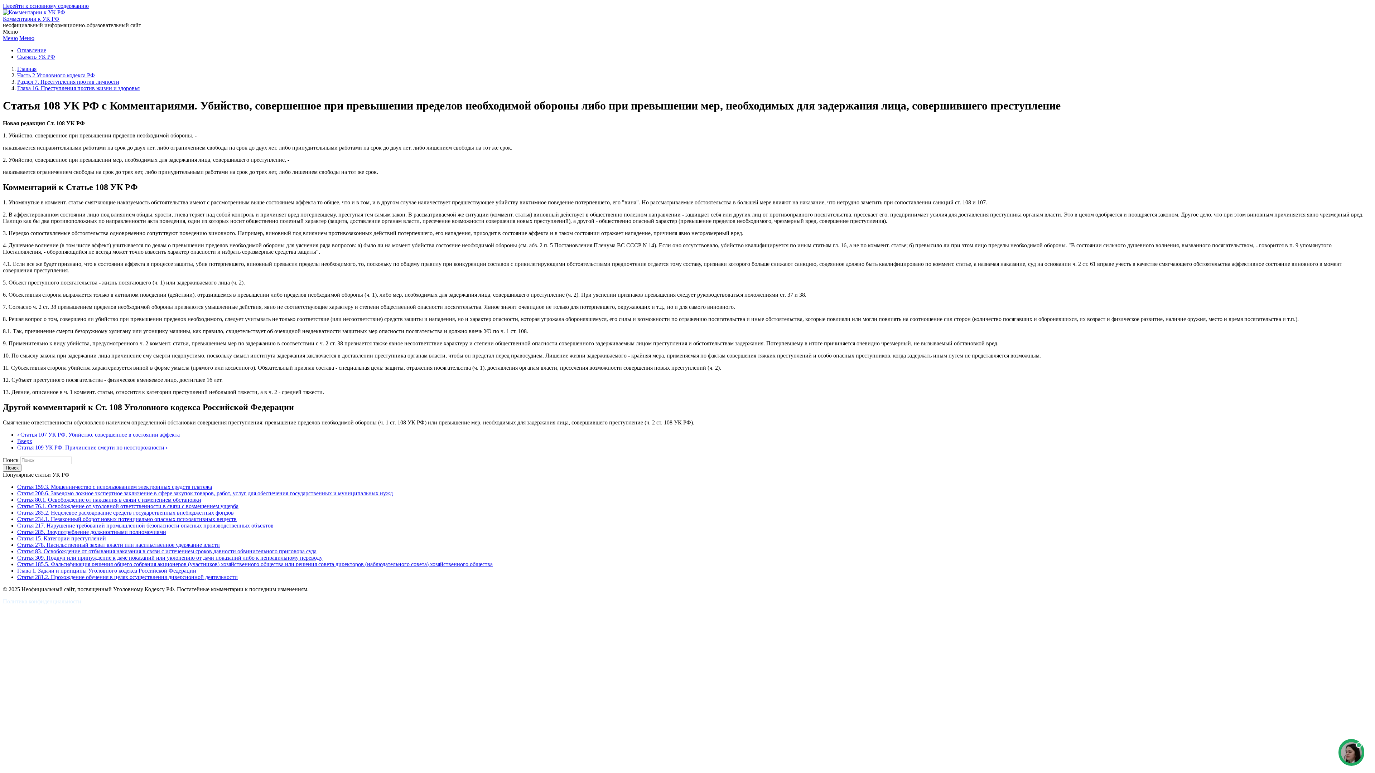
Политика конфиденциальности (42, 601)
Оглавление (31, 50)
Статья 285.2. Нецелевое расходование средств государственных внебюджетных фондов (125, 513)
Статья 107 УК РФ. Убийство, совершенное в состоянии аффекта (98, 435)
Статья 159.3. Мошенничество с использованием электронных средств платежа (114, 487)
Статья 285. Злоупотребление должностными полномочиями (91, 532)
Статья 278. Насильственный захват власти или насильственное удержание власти (118, 545)
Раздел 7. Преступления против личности (68, 82)
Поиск (11, 460)
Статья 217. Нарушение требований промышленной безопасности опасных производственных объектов (145, 525)
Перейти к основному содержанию (46, 6)
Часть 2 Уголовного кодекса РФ (56, 75)
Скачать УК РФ (36, 57)
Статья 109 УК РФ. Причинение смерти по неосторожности (92, 447)
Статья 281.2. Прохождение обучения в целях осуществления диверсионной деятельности (127, 577)
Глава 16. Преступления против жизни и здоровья (78, 88)
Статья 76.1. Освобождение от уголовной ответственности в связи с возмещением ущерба (127, 506)
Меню (10, 38)
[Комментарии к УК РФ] (34, 12)
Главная (27, 69)
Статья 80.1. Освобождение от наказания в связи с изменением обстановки (109, 500)
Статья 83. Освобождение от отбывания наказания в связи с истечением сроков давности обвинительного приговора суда (167, 551)
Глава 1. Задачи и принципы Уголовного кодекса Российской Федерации (106, 571)
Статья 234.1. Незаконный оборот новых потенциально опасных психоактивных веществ (127, 519)
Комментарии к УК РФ (31, 19)
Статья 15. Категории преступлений (61, 538)
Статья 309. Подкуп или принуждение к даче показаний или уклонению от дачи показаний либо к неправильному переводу (170, 558)
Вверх (24, 441)
